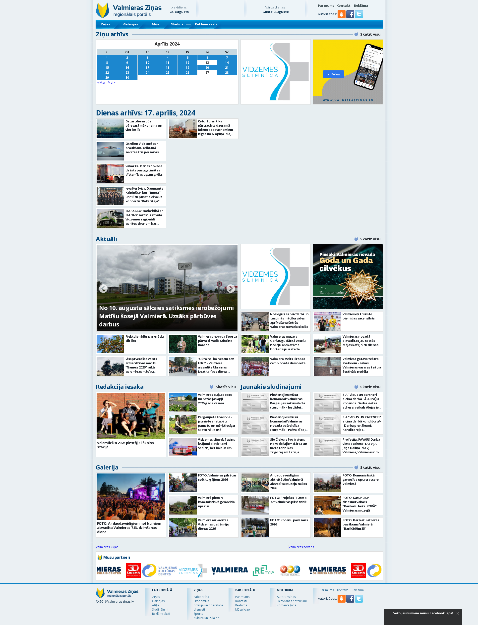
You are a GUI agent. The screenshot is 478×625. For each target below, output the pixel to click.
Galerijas (130, 24)
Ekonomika (201, 601)
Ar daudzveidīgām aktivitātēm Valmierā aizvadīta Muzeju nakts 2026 (288, 481)
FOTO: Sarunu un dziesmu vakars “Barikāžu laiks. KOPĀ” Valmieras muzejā (359, 504)
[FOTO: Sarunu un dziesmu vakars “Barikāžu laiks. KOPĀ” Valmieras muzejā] (327, 505)
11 (167, 62)
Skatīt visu (370, 34)
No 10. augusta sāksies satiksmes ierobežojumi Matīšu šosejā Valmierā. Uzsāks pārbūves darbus (166, 316)
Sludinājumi (181, 24)
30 (127, 77)
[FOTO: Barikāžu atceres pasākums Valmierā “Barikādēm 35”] (327, 528)
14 (227, 62)
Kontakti (344, 5)
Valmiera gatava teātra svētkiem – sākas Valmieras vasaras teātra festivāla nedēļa (362, 365)
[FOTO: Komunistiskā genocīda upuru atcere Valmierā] (327, 483)
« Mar (101, 82)
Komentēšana (286, 605)
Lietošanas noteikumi (292, 601)
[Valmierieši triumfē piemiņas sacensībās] (327, 322)
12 (187, 62)
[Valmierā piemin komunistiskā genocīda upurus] (182, 505)
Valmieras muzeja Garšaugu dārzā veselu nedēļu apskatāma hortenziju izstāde (288, 342)
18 (167, 67)
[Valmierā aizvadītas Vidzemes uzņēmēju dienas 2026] (182, 528)
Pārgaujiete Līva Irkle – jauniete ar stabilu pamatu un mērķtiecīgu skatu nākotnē (216, 423)
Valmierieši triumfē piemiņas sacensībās (359, 316)
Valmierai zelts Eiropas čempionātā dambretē (287, 361)
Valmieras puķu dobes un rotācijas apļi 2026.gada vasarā (215, 398)
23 (127, 72)
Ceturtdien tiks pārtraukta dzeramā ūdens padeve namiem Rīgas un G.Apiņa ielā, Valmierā (215, 129)
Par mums (326, 5)
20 (207, 67)
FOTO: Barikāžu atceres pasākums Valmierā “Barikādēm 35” (361, 524)
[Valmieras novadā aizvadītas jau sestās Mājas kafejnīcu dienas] (327, 344)
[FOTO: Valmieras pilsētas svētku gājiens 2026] (182, 483)
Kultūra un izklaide (206, 618)
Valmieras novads (301, 547)
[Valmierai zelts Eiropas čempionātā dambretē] (255, 366)
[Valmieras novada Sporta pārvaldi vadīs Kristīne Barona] (182, 344)
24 (147, 72)
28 (227, 72)
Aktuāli (106, 239)
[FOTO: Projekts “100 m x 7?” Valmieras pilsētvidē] (255, 505)
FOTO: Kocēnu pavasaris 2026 (289, 522)
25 (167, 72)
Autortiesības (286, 597)
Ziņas (105, 24)
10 (147, 62)
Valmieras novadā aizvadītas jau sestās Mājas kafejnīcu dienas (360, 340)
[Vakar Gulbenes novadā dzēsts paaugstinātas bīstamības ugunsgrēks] (110, 173)
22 (107, 72)
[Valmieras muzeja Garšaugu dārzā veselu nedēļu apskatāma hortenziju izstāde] (255, 344)
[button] (350, 17)
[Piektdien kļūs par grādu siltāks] (110, 344)
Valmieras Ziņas (107, 547)
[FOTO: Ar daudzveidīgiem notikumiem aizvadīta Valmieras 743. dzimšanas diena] (131, 497)
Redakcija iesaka (119, 386)
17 (147, 67)
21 (227, 67)
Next (231, 289)
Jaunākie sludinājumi (271, 386)
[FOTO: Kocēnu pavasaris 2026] (255, 528)
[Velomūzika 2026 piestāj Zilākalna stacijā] (131, 416)
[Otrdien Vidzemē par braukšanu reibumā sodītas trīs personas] (110, 151)
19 (187, 67)
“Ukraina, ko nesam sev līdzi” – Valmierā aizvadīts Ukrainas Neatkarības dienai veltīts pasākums (216, 367)
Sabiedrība (201, 597)
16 (127, 67)
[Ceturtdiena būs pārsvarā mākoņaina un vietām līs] (110, 129)
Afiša (156, 24)
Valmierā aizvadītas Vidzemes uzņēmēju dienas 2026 (213, 524)
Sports (198, 614)
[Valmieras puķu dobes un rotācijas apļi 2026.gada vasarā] (182, 402)
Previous (103, 289)
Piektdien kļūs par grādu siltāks (144, 338)
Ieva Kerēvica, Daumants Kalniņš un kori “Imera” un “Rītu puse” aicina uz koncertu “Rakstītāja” (144, 194)
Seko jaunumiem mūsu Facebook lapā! (423, 613)
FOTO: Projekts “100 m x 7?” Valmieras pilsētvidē (288, 499)
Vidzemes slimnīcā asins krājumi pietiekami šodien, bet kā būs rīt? (216, 443)
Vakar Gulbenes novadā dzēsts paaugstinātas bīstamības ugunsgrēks (144, 170)
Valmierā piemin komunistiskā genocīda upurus (216, 501)
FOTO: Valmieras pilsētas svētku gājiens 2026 (217, 477)
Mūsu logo (242, 609)
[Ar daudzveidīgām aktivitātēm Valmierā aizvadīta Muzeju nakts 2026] (255, 483)
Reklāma (361, 5)
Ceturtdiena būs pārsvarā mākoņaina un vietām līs (143, 125)
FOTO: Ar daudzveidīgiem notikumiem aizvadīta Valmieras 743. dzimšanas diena (129, 527)
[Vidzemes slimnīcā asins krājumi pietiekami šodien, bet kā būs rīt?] (182, 447)
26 (187, 72)
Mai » (112, 82)
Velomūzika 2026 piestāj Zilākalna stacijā (125, 444)
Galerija (107, 467)
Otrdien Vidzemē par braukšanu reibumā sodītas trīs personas (142, 147)
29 (107, 77)
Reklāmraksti (206, 24)
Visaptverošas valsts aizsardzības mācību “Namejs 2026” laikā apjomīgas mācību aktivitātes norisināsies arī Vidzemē (143, 369)
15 (107, 67)
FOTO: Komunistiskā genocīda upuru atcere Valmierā (361, 479)
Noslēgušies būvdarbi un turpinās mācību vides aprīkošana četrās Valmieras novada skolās (289, 320)
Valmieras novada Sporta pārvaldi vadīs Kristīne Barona (217, 340)
